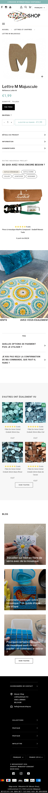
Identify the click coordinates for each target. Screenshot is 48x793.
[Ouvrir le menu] (6, 24)
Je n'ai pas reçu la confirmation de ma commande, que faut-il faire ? (21, 359)
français (39, 8)
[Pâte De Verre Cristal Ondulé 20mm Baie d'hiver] (12, 452)
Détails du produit (10, 135)
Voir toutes (24, 485)
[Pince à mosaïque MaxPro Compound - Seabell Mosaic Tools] (22, 202)
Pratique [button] (16, 728)
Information (7, 142)
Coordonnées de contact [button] (21, 686)
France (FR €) (35, 757)
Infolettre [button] (17, 744)
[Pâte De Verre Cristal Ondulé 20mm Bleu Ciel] (35, 412)
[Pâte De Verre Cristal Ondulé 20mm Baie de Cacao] (35, 452)
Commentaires (8, 148)
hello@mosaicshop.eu (22, 706)
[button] (20, 227)
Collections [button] (17, 720)
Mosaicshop (17, 764)
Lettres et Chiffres (23, 29)
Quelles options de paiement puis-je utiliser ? (19, 345)
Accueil (5, 29)
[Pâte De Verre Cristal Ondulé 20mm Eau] (12, 412)
